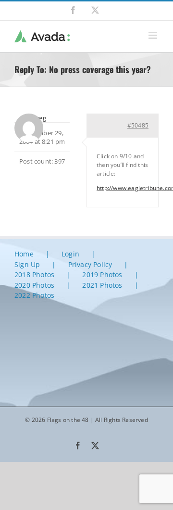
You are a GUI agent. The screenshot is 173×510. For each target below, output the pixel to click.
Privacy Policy (90, 264)
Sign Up (27, 264)
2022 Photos (34, 295)
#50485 (137, 125)
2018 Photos (34, 274)
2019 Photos (102, 274)
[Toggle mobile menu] (153, 35)
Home (24, 253)
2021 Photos (102, 285)
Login (70, 253)
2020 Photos (34, 285)
